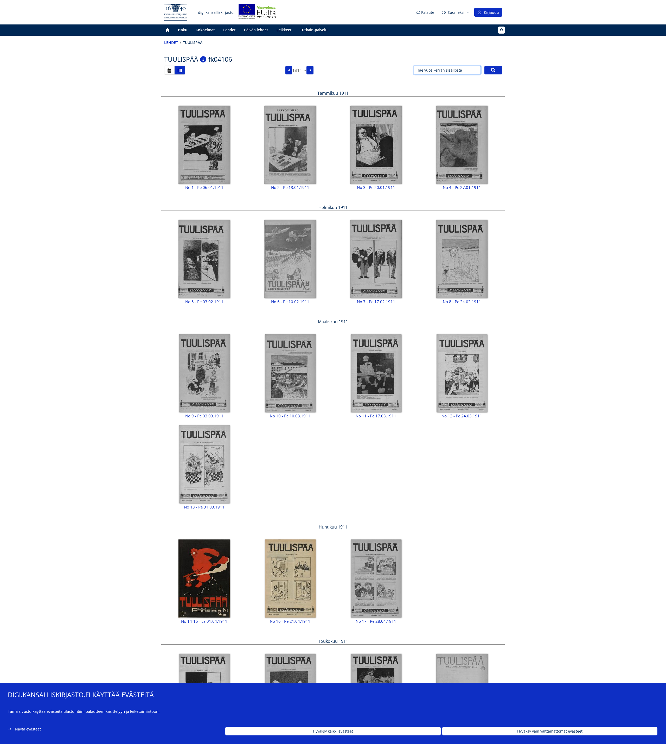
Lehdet (229, 29)
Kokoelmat (205, 29)
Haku (182, 29)
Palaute (427, 12)
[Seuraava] (309, 70)
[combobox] (299, 70)
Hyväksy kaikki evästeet (333, 731)
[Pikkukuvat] (180, 70)
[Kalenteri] (169, 70)
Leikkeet (284, 29)
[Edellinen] (288, 70)
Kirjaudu (490, 12)
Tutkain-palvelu (314, 29)
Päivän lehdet (256, 29)
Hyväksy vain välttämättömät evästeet (549, 731)
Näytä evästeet (28, 729)
